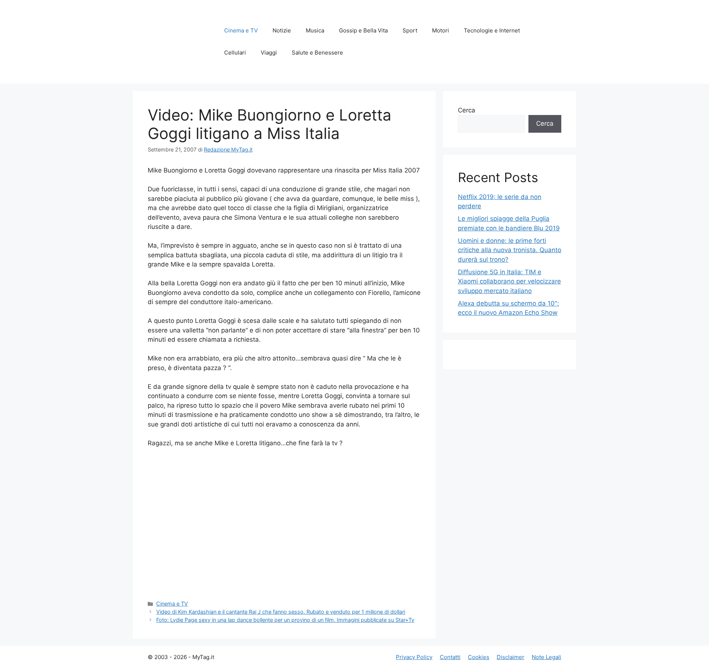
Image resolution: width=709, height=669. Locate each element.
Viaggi (269, 52)
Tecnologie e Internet (492, 30)
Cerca (466, 110)
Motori (440, 30)
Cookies (478, 657)
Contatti (450, 657)
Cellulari (235, 52)
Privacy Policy (414, 657)
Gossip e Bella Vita (363, 30)
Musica (315, 30)
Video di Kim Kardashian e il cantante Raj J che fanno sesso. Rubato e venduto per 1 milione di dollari (280, 612)
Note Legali (546, 657)
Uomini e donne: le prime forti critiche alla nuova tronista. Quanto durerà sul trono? (509, 250)
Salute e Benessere (317, 52)
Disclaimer (510, 657)
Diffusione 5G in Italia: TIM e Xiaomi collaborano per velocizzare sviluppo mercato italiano (509, 281)
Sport (410, 30)
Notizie (282, 30)
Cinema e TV (241, 30)
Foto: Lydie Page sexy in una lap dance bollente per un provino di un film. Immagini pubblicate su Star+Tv (285, 620)
